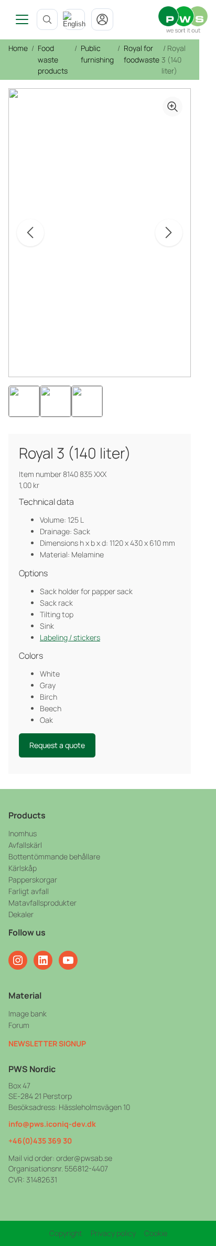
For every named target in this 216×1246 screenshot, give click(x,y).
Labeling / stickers (70, 637)
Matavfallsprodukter (42, 903)
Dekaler (21, 914)
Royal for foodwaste (141, 54)
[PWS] (183, 19)
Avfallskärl (25, 845)
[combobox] (74, 19)
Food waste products (53, 59)
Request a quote (57, 745)
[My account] (102, 19)
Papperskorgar (32, 880)
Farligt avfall (28, 891)
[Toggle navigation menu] (18, 19)
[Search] (47, 19)
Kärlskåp (22, 868)
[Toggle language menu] (74, 19)
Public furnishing (97, 54)
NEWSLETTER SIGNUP (47, 1043)
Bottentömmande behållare (54, 856)
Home (18, 48)
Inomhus (22, 833)
